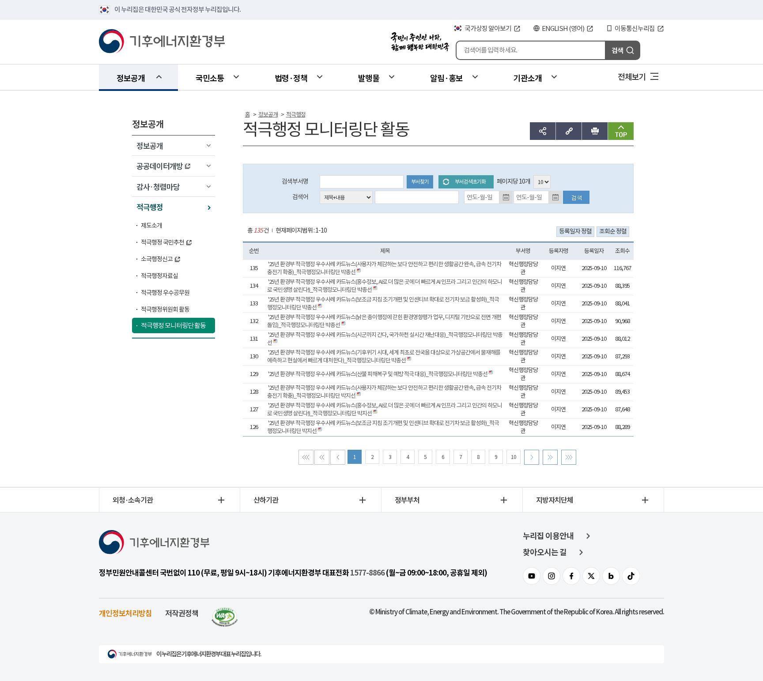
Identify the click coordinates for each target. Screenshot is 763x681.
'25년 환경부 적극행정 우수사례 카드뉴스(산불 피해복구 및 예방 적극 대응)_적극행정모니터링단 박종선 (377, 374)
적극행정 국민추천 (162, 242)
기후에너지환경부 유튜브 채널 (531, 576)
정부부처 (407, 499)
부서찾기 (420, 181)
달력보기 (506, 197)
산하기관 (265, 499)
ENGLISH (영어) (563, 28)
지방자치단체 (554, 499)
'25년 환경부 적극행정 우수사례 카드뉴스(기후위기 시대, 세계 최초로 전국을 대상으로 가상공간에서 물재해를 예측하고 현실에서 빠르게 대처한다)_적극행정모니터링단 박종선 (383, 356)
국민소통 (210, 77)
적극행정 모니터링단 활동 (173, 325)
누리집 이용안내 (548, 536)
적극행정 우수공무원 (165, 293)
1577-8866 (367, 573)
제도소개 (151, 225)
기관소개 (528, 77)
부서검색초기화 (470, 181)
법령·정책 (291, 77)
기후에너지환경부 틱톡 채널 (631, 576)
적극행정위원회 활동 (165, 309)
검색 (617, 50)
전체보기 (632, 76)
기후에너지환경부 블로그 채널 (611, 576)
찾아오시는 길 (545, 552)
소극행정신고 (157, 259)
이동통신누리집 (635, 28)
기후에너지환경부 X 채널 (591, 576)
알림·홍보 (446, 77)
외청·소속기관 (133, 499)
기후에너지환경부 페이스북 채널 (571, 576)
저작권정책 (181, 612)
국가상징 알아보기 (488, 28)
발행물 (368, 77)
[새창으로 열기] (225, 612)
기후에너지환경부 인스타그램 (551, 576)
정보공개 (131, 77)
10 (513, 457)
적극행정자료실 (159, 276)
